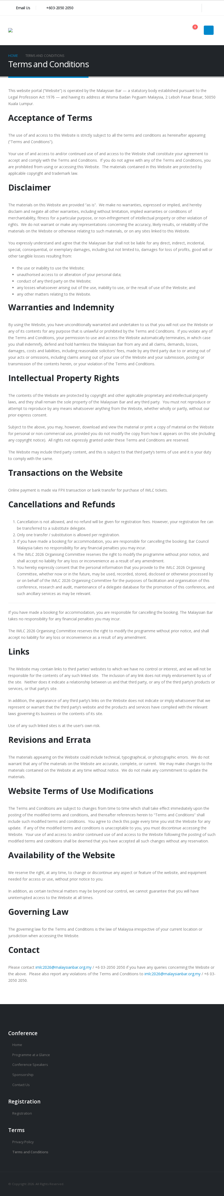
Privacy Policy (23, 1142)
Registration (22, 1113)
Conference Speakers (30, 1064)
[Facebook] (193, 8)
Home (17, 1044)
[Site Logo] (35, 30)
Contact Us (21, 1084)
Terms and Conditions (30, 1152)
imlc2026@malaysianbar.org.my (64, 967)
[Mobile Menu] (209, 30)
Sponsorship (23, 1074)
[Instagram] (210, 8)
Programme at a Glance (31, 1055)
